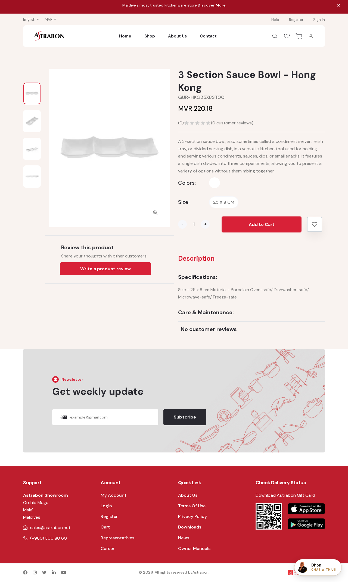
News (183, 538)
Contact (208, 36)
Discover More (211, 5)
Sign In (319, 19)
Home (125, 36)
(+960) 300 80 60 (48, 538)
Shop (149, 36)
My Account (113, 495)
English (29, 19)
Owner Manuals (194, 548)
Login (106, 506)
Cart (105, 527)
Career (107, 548)
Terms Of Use (192, 506)
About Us (177, 36)
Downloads (189, 527)
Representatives (117, 538)
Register (296, 19)
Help (275, 19)
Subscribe (185, 417)
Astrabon (200, 572)
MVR (48, 19)
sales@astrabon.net (50, 527)
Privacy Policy (192, 516)
